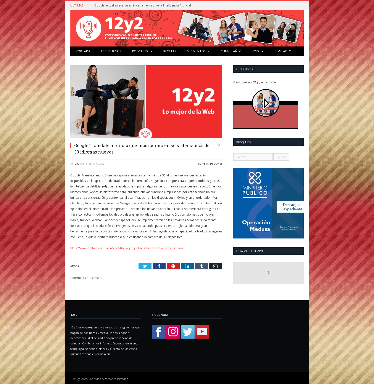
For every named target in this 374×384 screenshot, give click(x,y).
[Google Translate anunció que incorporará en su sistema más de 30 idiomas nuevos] (146, 102)
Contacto (282, 51)
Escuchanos (111, 51)
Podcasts (140, 51)
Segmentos (196, 51)
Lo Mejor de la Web (210, 163)
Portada (83, 51)
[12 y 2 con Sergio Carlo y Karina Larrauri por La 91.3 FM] (187, 27)
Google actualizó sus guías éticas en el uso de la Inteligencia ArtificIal (142, 5)
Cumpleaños (231, 51)
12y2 (255, 51)
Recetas (169, 51)
